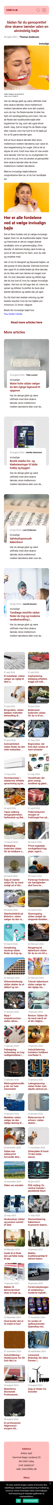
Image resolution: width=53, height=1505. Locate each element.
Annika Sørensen (34, 452)
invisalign (44, 43)
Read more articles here (26, 322)
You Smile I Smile (13, 314)
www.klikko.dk (29, 1469)
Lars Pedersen (29, 530)
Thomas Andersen (29, 37)
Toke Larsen (32, 375)
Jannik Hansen (30, 604)
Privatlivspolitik (30, 1501)
